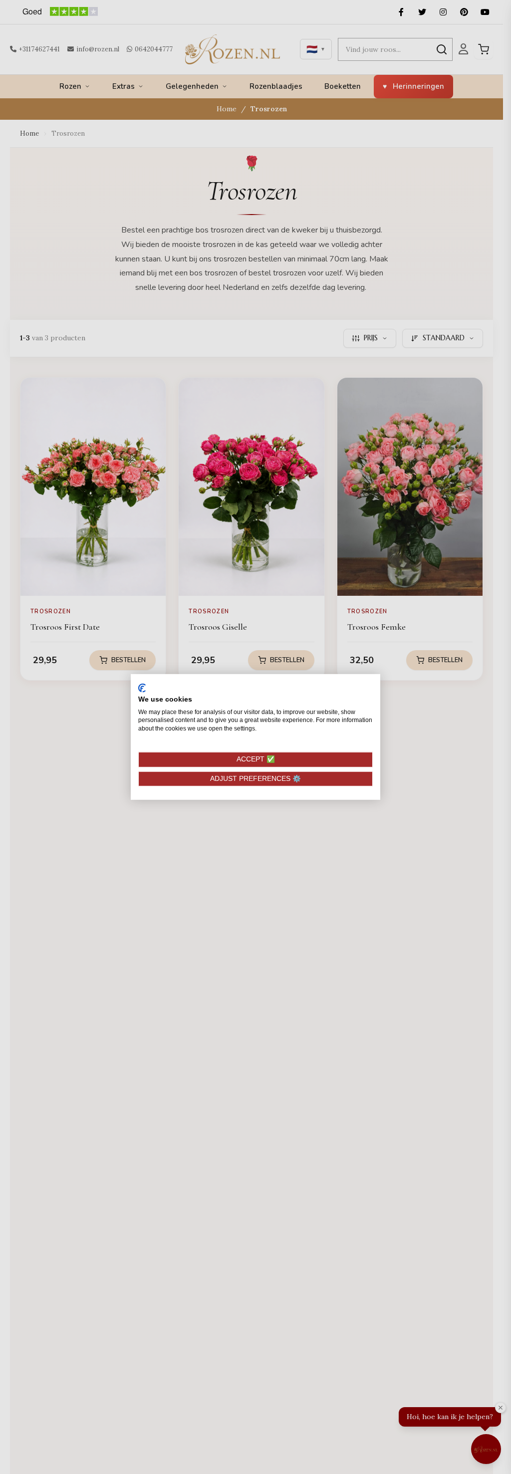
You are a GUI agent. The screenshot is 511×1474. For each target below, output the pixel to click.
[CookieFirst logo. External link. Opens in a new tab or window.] (142, 688)
